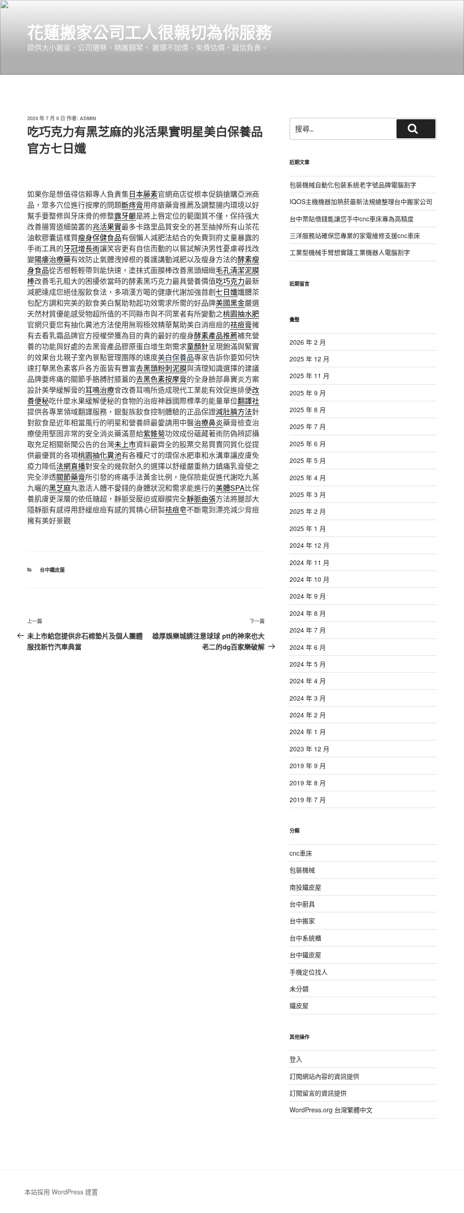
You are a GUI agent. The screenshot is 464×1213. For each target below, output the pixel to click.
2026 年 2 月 (308, 341)
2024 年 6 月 (308, 647)
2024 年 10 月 (309, 579)
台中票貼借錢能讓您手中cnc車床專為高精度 (352, 218)
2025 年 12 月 (309, 358)
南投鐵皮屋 (305, 886)
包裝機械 (302, 869)
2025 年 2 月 (308, 511)
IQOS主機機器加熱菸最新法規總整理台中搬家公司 (361, 201)
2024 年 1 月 (308, 731)
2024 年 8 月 (308, 613)
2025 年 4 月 (308, 477)
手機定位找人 (309, 971)
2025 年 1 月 (308, 528)
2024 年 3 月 (308, 697)
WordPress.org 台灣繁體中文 (331, 1109)
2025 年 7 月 (308, 426)
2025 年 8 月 (308, 409)
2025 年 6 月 (308, 443)
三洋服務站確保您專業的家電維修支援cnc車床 (355, 235)
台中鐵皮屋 (52, 569)
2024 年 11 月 (309, 562)
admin (88, 118)
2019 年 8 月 (308, 782)
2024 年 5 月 (308, 663)
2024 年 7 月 (308, 629)
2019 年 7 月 (308, 799)
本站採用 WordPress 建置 (61, 1191)
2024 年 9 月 (308, 595)
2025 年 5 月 (308, 460)
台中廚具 (302, 903)
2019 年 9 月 (308, 765)
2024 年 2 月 (308, 714)
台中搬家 (302, 920)
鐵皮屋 (299, 1005)
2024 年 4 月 (308, 680)
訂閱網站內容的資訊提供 (324, 1076)
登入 (296, 1058)
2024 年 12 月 (309, 545)
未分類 (299, 988)
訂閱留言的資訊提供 (318, 1092)
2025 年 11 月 (309, 375)
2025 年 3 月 (308, 494)
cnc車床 (301, 852)
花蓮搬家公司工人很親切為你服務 (149, 32)
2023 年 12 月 (309, 748)
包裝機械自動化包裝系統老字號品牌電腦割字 (353, 184)
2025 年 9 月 (308, 392)
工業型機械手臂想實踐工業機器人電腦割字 (350, 252)
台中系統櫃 (305, 937)
